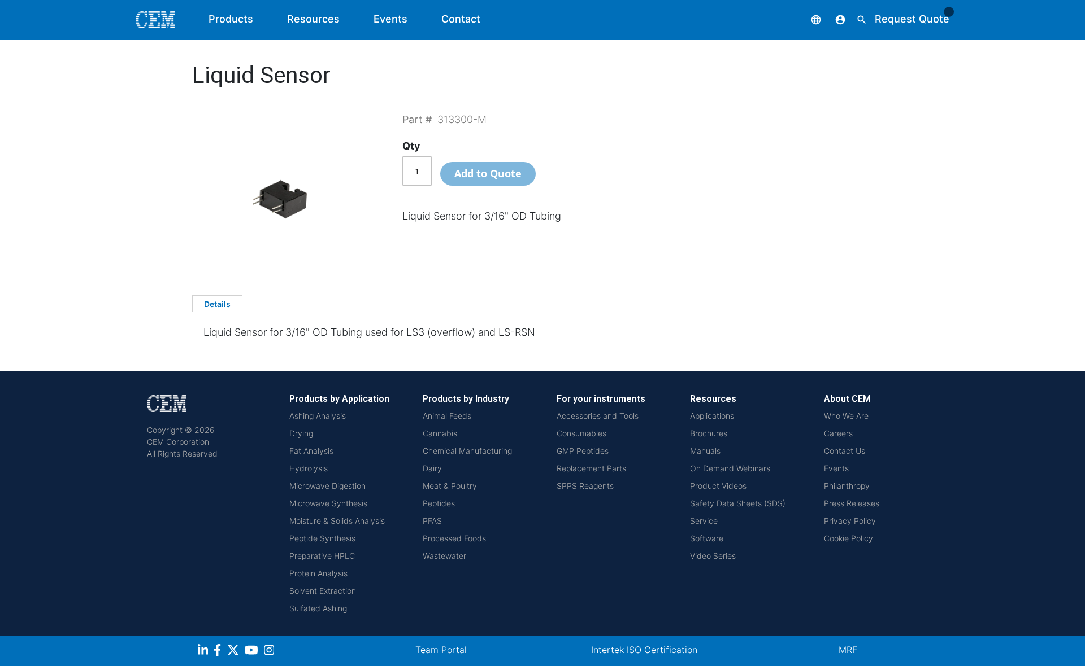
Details (217, 304)
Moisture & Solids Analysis (337, 520)
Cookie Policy (848, 538)
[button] (807, 19)
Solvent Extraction (322, 590)
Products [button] (231, 19)
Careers (838, 433)
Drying (301, 433)
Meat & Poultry (450, 485)
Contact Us (844, 450)
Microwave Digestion (327, 485)
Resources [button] (313, 19)
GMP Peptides (583, 450)
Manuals (705, 450)
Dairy (432, 468)
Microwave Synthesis (328, 503)
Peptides (439, 503)
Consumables (581, 433)
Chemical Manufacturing (467, 450)
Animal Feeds (447, 415)
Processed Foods (454, 538)
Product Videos (718, 485)
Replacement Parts (591, 468)
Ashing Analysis (317, 415)
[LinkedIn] (204, 652)
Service (704, 520)
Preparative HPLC (322, 555)
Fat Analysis (311, 450)
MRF (848, 649)
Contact (460, 19)
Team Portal (441, 649)
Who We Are (846, 415)
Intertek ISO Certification (644, 649)
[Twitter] (234, 652)
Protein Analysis (318, 573)
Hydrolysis (308, 468)
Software (706, 538)
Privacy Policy (850, 520)
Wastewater (444, 555)
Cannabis (440, 433)
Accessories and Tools (598, 415)
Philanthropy (847, 485)
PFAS (432, 520)
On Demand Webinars (730, 468)
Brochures (708, 433)
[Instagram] (270, 652)
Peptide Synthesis (322, 538)
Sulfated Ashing (318, 608)
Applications (712, 415)
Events (390, 19)
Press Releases (851, 503)
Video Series (713, 555)
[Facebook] (220, 652)
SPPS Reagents (585, 485)
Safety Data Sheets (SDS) (737, 503)
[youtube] (253, 652)
